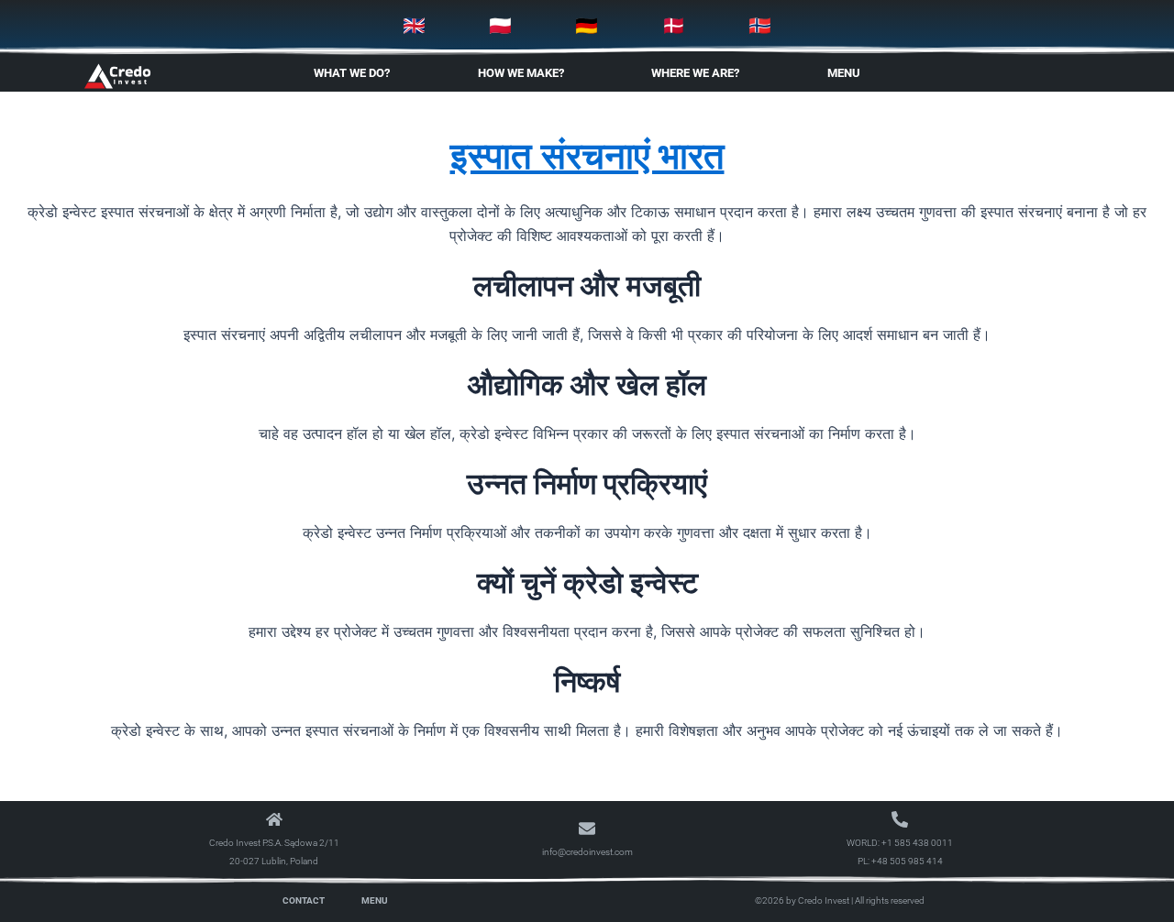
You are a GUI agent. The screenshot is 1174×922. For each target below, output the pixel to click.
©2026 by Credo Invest (802, 900)
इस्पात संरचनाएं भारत (587, 155)
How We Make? (521, 73)
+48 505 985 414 (907, 861)
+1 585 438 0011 (917, 843)
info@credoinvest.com (587, 852)
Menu (843, 73)
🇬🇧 (414, 26)
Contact (303, 900)
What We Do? (352, 73)
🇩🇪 (586, 26)
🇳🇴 (759, 26)
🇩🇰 (673, 26)
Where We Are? (695, 73)
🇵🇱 (500, 26)
